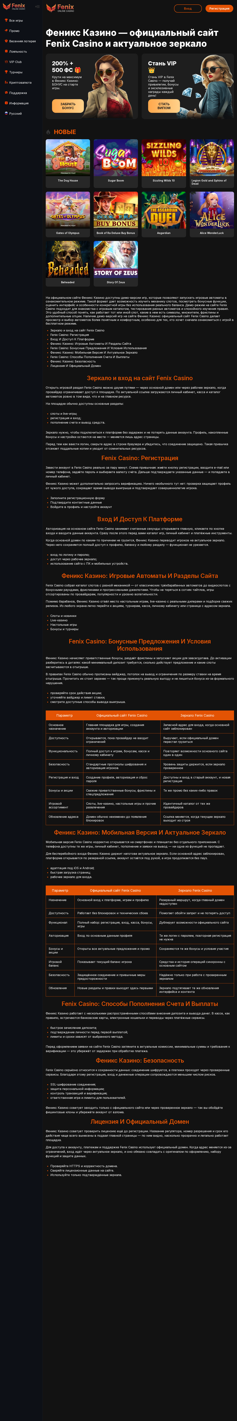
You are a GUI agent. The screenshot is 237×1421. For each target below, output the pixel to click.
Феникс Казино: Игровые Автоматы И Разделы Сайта (90, 343)
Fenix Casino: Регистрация (69, 335)
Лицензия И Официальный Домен (75, 366)
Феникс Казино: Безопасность (73, 361)
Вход (188, 8)
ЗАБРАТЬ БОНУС (68, 106)
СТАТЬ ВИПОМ (164, 106)
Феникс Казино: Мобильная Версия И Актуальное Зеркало (94, 352)
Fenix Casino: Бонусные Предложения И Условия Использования (98, 348)
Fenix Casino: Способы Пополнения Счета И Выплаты (89, 357)
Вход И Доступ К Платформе (72, 339)
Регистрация (219, 8)
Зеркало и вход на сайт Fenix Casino (77, 330)
